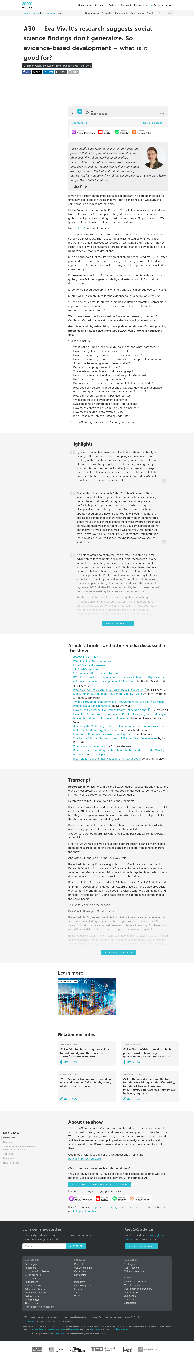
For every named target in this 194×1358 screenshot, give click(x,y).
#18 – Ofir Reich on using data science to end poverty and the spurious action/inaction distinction (85, 1053)
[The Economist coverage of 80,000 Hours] (37, 1349)
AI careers (100, 5)
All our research (33, 1303)
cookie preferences (121, 1329)
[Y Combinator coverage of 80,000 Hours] (150, 1349)
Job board (126, 5)
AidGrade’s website (85, 669)
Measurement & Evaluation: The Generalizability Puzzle (107, 694)
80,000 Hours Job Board (88, 657)
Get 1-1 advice (131, 1267)
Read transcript (80, 123)
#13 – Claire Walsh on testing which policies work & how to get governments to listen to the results (147, 1053)
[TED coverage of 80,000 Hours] (103, 1349)
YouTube (79, 1296)
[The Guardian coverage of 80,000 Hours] (77, 1349)
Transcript (8, 1154)
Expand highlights (118, 623)
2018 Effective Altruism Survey (92, 661)
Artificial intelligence (36, 1289)
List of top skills (33, 1274)
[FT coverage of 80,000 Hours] (56, 1349)
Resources (140, 5)
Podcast (113, 5)
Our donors (130, 1295)
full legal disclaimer (39, 1329)
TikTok (77, 1292)
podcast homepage (107, 1207)
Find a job (129, 1264)
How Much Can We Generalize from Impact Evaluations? (108, 689)
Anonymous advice (35, 1292)
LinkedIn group (82, 1285)
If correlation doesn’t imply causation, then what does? (107, 758)
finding (78, 228)
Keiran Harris (54, 65)
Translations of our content (39, 1306)
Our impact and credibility (138, 1288)
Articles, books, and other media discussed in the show (19, 1148)
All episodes (48, 13)
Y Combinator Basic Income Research (96, 673)
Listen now (70, 1062)
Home (25, 13)
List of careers (32, 1278)
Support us (130, 1303)
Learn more (8, 1158)
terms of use (74, 1329)
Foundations (31, 1281)
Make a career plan (134, 1271)
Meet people (121, 13)
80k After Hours (83, 1267)
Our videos (80, 1271)
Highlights (8, 1142)
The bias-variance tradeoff (89, 746)
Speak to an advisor (141, 1246)
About (150, 13)
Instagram (79, 1281)
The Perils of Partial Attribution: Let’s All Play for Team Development (115, 738)
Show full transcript (118, 952)
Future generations (35, 1285)
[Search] (169, 13)
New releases (92, 13)
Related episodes (11, 1163)
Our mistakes (131, 1292)
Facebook (79, 1289)
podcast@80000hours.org (84, 1158)
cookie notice (95, 1329)
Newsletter (80, 1274)
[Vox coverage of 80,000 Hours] (127, 1349)
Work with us (137, 13)
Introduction (9, 1137)
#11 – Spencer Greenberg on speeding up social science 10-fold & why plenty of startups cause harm (85, 1082)
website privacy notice (56, 1329)
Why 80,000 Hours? (135, 1281)
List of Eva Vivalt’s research (90, 665)
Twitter (78, 1278)
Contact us (130, 1299)
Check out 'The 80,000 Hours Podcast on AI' (99, 1184)
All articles (107, 13)
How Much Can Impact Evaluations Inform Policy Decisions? (110, 710)
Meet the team (132, 1285)
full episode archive (85, 1211)
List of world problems (37, 1271)
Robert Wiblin (34, 65)
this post (101, 754)
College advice (33, 1296)
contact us (32, 1322)
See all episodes (152, 123)
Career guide (85, 5)
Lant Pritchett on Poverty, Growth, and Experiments (105, 734)
